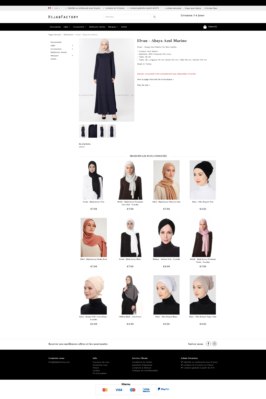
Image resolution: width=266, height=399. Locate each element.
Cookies (96, 370)
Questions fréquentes (142, 365)
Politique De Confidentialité (145, 370)
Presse (96, 368)
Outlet (124, 27)
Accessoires (78, 27)
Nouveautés (55, 27)
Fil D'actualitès (100, 373)
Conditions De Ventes (142, 362)
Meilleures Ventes (97, 27)
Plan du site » (143, 85)
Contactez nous (100, 365)
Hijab (66, 27)
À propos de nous (101, 362)
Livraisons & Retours (141, 368)
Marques (112, 27)
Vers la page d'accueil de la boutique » (155, 79)
